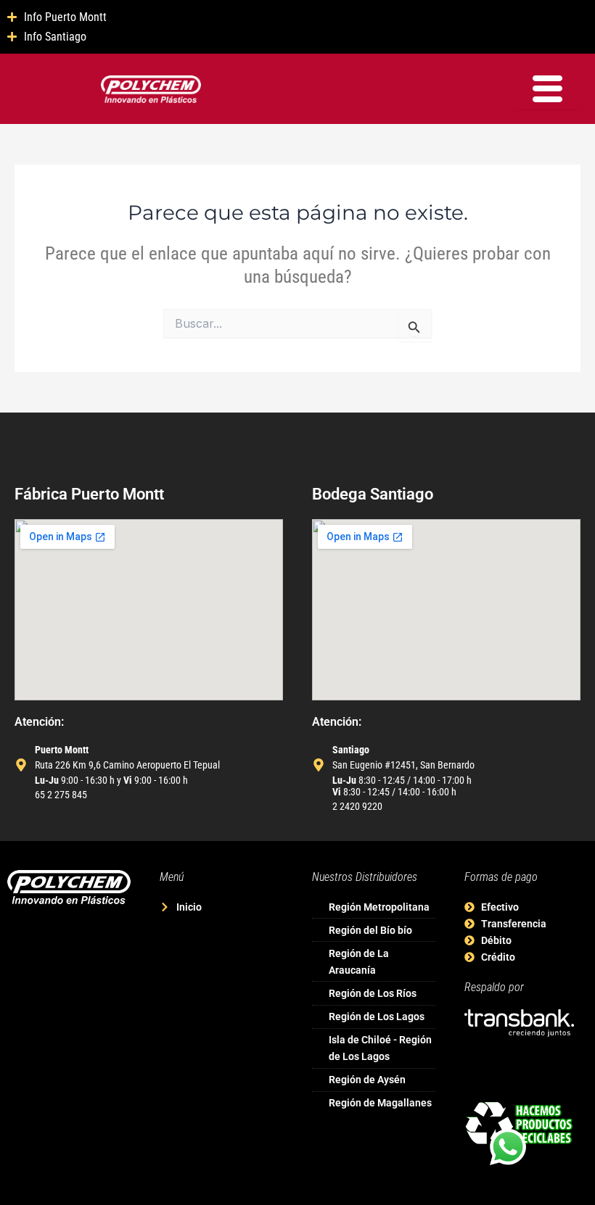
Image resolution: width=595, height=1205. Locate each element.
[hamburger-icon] (547, 88)
